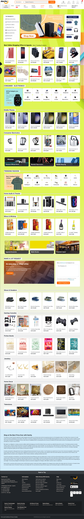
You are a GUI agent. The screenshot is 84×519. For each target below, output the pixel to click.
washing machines (39, 453)
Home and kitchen (11, 32)
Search (52, 2)
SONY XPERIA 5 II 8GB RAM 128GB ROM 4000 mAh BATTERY (23, 60)
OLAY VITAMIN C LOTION (74, 79)
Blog (23, 480)
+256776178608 (5, 489)
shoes (8, 445)
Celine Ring (58, 374)
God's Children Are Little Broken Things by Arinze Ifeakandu (61, 352)
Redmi (26, 459)
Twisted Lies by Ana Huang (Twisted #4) (35, 352)
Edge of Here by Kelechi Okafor (48, 352)
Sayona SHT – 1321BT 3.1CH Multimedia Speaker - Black (35, 209)
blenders (32, 453)
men (36, 445)
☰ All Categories (6, 6)
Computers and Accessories (13, 21)
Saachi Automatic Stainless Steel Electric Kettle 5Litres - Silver (74, 149)
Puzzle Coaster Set (35, 397)
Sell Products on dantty (41, 479)
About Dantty (25, 479)
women (39, 445)
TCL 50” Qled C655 (22, 420)
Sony (21, 459)
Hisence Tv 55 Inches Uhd (10, 420)
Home (12, 5)
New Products (26, 6)
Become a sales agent (40, 480)
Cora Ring (33, 374)
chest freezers (27, 453)
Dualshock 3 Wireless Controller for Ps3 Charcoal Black (74, 329)
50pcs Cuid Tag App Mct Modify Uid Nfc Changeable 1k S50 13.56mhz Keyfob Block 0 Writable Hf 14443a (10, 79)
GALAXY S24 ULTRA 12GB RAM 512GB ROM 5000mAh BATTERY (23, 126)
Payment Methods (60, 487)
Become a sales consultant (41, 482)
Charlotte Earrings (47, 374)
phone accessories (30, 460)
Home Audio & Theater (12, 194)
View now (69, 22)
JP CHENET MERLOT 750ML (61, 232)
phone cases (53, 460)
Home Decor (8, 382)
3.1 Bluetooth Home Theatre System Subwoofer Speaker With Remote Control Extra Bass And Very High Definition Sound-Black (48, 209)
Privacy (12, 516)
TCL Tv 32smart (34, 420)
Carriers (23, 482)
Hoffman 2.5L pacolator (48, 149)
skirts (16, 446)
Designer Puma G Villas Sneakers (48, 306)
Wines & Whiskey (10, 216)
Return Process (59, 491)
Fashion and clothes (11, 19)
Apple (18, 459)
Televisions (9, 38)
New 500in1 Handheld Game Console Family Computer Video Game (23, 329)
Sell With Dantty (42, 6)
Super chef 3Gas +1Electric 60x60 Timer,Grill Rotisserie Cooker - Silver (48, 79)
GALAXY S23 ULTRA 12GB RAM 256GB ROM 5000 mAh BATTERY (61, 126)
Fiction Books (9, 336)
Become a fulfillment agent (41, 486)
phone (28, 456)
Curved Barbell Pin (9, 374)
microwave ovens (14, 453)
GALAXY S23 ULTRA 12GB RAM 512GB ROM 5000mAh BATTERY (48, 126)
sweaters (12, 445)
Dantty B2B (38, 491)
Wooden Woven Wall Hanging (61, 397)
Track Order (58, 484)
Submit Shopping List (63, 282)
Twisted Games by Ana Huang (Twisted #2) (10, 352)
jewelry (16, 445)
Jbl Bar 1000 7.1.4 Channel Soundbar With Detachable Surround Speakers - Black (61, 209)
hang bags (75, 446)
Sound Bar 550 (46, 420)
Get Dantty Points (39, 487)
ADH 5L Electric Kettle (60, 149)
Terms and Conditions (5, 516)
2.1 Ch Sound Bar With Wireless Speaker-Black (23, 209)
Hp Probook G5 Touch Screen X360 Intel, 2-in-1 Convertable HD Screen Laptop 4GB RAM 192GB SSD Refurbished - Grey (35, 79)
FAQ (57, 480)
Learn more (10, 273)
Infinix (12, 459)
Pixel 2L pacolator (9, 149)
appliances (25, 452)
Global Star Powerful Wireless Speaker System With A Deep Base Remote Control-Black (10, 209)
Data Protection (25, 487)
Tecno (15, 459)
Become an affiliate (40, 484)
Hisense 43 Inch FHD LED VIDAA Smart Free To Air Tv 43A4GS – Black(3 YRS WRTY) (74, 420)
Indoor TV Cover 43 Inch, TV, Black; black (61, 420)
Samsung (8, 459)
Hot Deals (18, 6)
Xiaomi (23, 459)
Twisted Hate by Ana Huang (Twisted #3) (23, 352)
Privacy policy (25, 489)
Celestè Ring (71, 374)
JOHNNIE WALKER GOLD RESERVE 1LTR (10, 232)
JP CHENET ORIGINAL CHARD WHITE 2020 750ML (74, 232)
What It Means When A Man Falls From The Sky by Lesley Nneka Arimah (74, 352)
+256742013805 (5, 490)
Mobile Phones (9, 110)
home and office (40, 452)
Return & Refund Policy (27, 491)
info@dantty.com (6, 487)
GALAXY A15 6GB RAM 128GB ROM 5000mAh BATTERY (74, 126)
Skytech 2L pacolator (22, 149)
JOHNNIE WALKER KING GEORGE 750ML (23, 232)
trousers (77, 445)
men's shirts (68, 445)
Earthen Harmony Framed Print (10, 397)
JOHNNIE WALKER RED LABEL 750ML (48, 232)
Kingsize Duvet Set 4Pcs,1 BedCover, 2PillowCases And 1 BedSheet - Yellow (48, 60)
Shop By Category (34, 6)
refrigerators (20, 453)
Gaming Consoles (10, 313)
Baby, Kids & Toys (10, 27)
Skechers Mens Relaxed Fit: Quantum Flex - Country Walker (74, 306)
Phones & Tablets (10, 24)
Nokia (5, 459)
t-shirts (73, 445)
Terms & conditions (26, 484)
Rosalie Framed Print (22, 397)
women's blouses (7, 446)
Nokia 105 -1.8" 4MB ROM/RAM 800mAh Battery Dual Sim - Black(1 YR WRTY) (61, 79)
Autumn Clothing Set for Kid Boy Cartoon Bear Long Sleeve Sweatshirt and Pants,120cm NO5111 (74, 60)
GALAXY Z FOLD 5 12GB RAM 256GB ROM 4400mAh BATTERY (10, 126)
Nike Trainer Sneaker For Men (23, 306)
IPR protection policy (26, 486)
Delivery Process (59, 489)
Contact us (58, 482)
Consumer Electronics (11, 30)
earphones (59, 460)
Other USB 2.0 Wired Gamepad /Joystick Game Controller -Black (61, 329)
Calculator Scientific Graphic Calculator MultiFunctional (61, 60)
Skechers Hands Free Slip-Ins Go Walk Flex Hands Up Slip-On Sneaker (35, 306)
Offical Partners (51, 6)
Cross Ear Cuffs (21, 374)
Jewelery (7, 359)
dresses (13, 446)
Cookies (16, 516)
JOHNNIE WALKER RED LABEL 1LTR (35, 232)
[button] (22, 28)
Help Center (58, 479)
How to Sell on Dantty (60, 486)
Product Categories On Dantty (42, 489)
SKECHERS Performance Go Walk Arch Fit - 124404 (10, 306)
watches (66, 446)
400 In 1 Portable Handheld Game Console (48, 329)
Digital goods (9, 35)
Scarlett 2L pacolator (35, 149)
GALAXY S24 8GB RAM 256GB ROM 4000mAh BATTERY (35, 126)
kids (43, 445)
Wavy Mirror (71, 397)
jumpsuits (20, 446)
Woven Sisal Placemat (48, 397)
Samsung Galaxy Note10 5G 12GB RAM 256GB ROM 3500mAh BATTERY (10, 60)
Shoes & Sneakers (10, 290)
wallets (5, 448)
